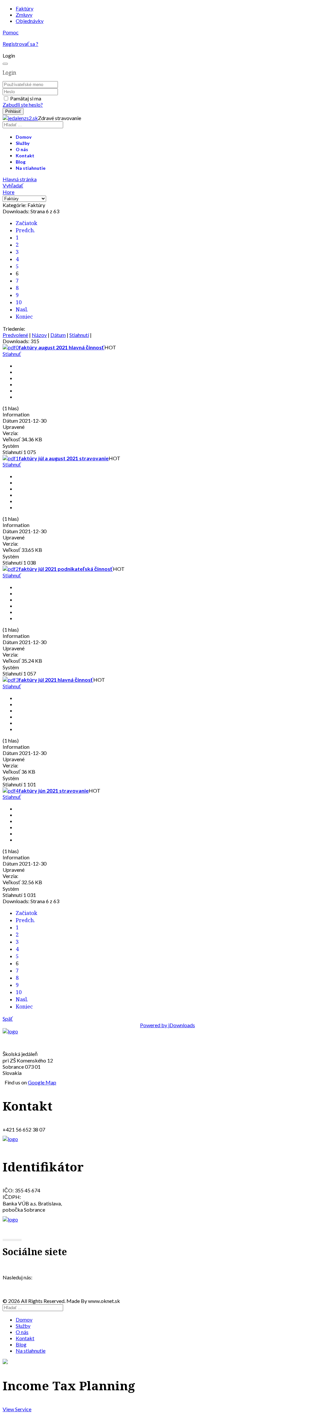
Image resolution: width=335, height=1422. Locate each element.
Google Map (42, 1082)
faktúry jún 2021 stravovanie (54, 790)
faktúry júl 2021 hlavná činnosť (56, 679)
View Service (17, 1409)
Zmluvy (24, 14)
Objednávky (30, 21)
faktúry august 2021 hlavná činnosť (61, 347)
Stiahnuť (12, 354)
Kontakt (25, 155)
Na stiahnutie (30, 168)
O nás (22, 149)
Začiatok (26, 223)
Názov (39, 335)
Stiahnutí (79, 335)
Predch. (25, 230)
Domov (23, 137)
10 (19, 302)
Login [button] (9, 55)
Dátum (58, 335)
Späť (8, 1018)
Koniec (24, 316)
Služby (22, 143)
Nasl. (22, 309)
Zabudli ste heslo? (23, 104)
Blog (21, 162)
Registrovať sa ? (20, 44)
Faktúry (24, 8)
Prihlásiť (13, 111)
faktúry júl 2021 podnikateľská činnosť (66, 569)
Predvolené (15, 335)
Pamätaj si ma (25, 98)
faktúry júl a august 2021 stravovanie (64, 458)
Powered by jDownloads (167, 1025)
